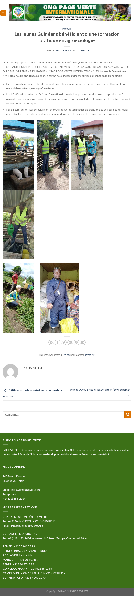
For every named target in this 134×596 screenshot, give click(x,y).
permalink (90, 354)
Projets (67, 29)
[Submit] (127, 414)
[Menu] (3, 13)
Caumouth (83, 50)
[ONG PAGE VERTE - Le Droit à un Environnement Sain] (70, 12)
